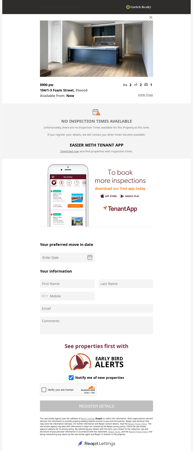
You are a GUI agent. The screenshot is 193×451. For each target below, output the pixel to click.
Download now (69, 151)
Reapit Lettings (88, 418)
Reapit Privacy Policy (137, 423)
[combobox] (44, 296)
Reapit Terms (114, 431)
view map (145, 94)
